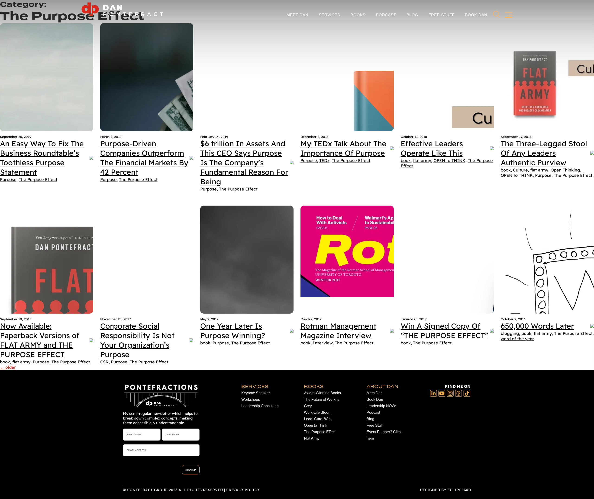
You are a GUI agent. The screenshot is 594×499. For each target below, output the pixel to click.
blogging (510, 333)
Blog (412, 15)
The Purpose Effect (38, 179)
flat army (422, 160)
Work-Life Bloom (317, 412)
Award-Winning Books (322, 393)
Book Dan (476, 15)
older (8, 367)
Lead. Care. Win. (318, 419)
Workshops (250, 399)
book (406, 160)
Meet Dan (297, 15)
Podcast (386, 15)
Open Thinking (565, 170)
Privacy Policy (243, 490)
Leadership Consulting (260, 406)
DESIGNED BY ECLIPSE (445, 490)
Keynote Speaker (255, 393)
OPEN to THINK (449, 160)
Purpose (8, 179)
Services (329, 15)
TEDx (324, 160)
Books (358, 15)
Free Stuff (442, 15)
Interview (323, 343)
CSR (104, 362)
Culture (520, 170)
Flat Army (312, 438)
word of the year (517, 338)
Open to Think (315, 425)
